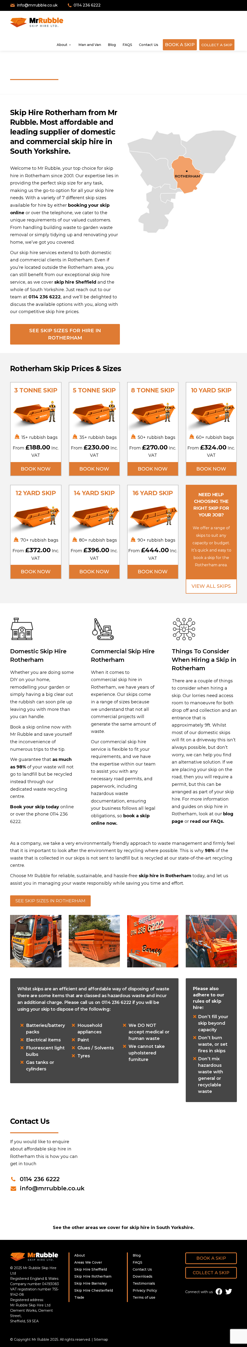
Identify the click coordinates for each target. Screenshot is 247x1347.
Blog (112, 45)
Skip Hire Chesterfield (93, 1290)
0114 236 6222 (44, 297)
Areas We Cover (88, 1262)
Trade (79, 1297)
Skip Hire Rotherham (92, 1276)
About (62, 45)
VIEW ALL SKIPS (211, 586)
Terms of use (144, 1297)
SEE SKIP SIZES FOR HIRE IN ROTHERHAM (65, 334)
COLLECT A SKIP (216, 45)
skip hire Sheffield (75, 282)
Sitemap (101, 1339)
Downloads (142, 1276)
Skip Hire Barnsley (90, 1283)
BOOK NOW (36, 469)
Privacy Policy (145, 1290)
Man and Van (89, 45)
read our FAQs (206, 821)
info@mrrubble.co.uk (52, 1188)
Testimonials (144, 1283)
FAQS (127, 45)
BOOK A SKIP (180, 44)
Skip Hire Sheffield (90, 1269)
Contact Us (148, 45)
